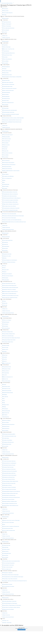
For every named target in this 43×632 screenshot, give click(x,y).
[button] (0, 0)
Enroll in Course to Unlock (21, 629)
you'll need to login (24, 628)
